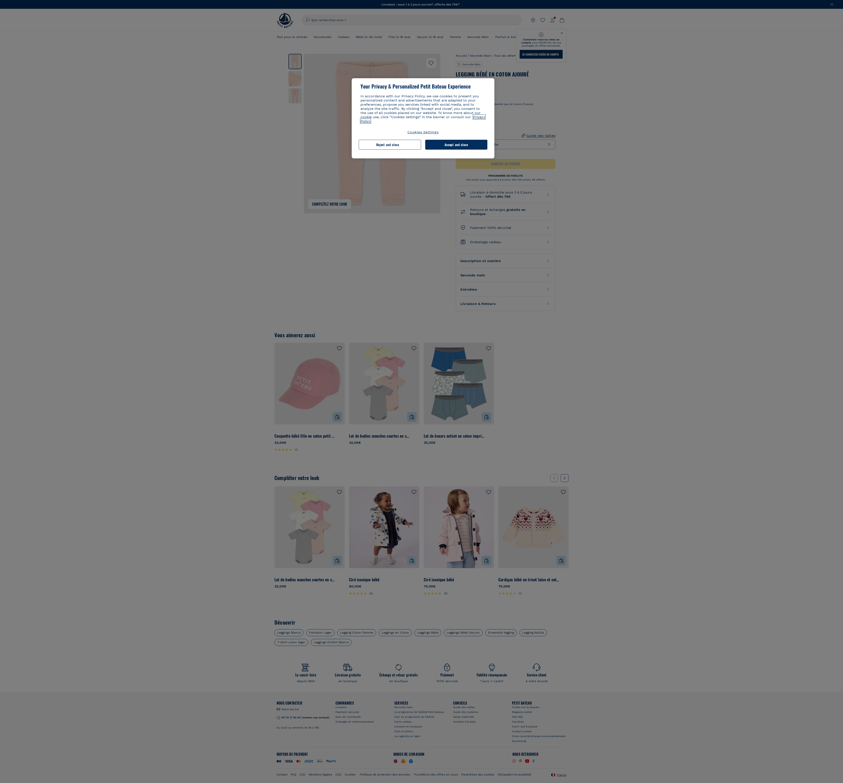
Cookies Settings (423, 132)
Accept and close (456, 144)
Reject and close (387, 144)
